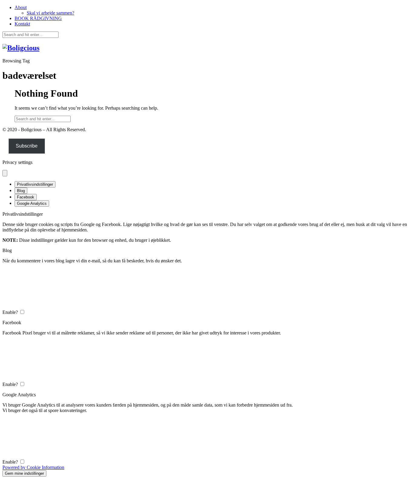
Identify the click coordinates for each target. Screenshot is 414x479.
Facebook (25, 197)
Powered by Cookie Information (33, 467)
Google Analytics (32, 203)
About (21, 7)
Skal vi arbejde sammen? (50, 12)
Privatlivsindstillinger (35, 184)
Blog (21, 190)
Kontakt (22, 23)
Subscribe (27, 145)
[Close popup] (4, 173)
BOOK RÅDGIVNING (38, 18)
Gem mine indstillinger (24, 473)
